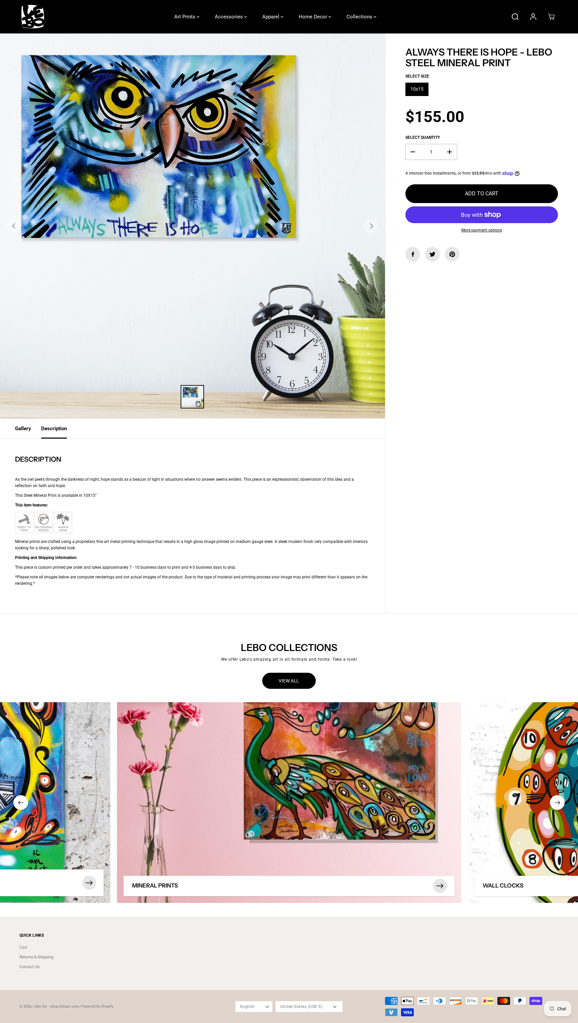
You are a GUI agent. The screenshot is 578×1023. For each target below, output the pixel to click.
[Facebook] (412, 254)
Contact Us (29, 966)
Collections (360, 17)
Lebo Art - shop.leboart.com (56, 1006)
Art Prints (185, 17)
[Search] (515, 16)
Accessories (229, 17)
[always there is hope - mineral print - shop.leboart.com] (192, 225)
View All (289, 680)
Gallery (23, 429)
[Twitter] (432, 254)
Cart (23, 947)
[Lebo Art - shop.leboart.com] (32, 16)
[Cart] (551, 16)
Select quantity (422, 137)
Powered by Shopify (97, 1006)
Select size (417, 76)
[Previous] (14, 225)
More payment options (481, 230)
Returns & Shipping (36, 957)
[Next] (371, 225)
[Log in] (533, 16)
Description (54, 429)
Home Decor (313, 17)
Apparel (271, 17)
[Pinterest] (452, 254)
